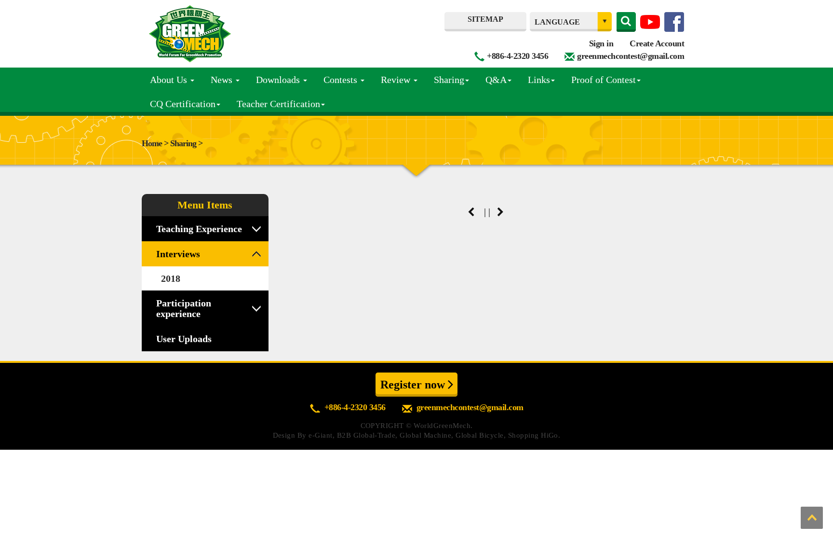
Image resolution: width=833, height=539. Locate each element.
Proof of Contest (603, 79)
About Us (169, 79)
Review (397, 79)
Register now (414, 384)
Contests (341, 79)
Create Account (657, 43)
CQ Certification (182, 103)
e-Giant (320, 435)
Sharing (449, 79)
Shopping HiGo (533, 435)
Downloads (279, 79)
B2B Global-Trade (366, 435)
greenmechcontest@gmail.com (630, 56)
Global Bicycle (480, 435)
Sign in (601, 43)
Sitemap (485, 19)
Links (539, 79)
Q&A (496, 79)
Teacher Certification (278, 103)
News (223, 79)
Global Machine (425, 435)
